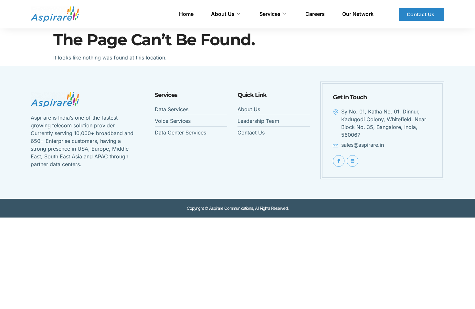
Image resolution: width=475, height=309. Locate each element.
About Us (223, 14)
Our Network (358, 14)
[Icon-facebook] (338, 161)
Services (269, 14)
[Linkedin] (352, 161)
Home (186, 14)
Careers (315, 14)
